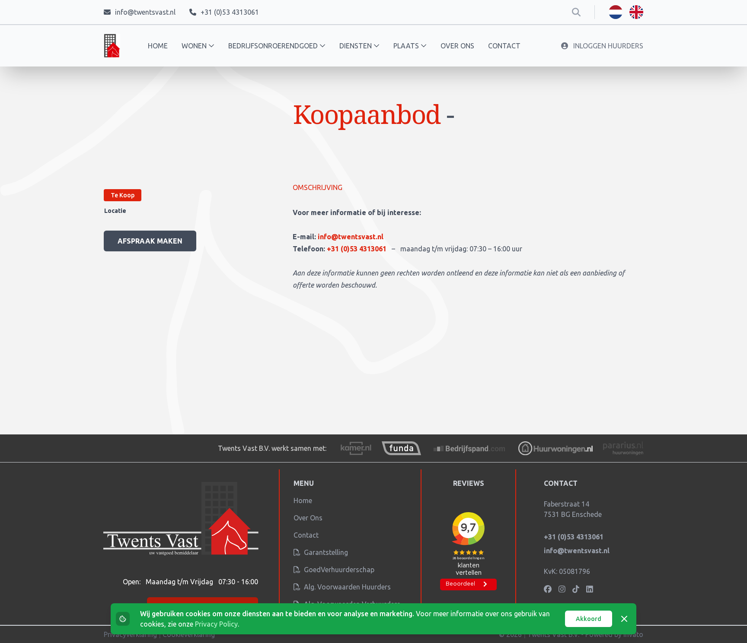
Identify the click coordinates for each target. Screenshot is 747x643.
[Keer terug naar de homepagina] (112, 46)
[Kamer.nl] (355, 448)
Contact (504, 46)
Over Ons (308, 518)
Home (158, 46)
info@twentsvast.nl (350, 237)
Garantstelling (325, 552)
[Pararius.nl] (623, 448)
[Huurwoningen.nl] (555, 448)
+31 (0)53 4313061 (357, 249)
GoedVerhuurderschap (338, 569)
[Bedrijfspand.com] (469, 448)
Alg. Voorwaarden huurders (346, 587)
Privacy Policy (216, 624)
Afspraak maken (150, 241)
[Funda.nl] (401, 448)
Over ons (457, 46)
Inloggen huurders (607, 46)
